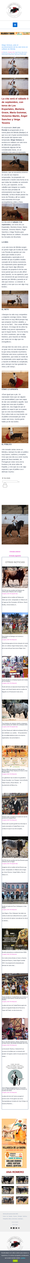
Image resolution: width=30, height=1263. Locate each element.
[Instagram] (16, 1228)
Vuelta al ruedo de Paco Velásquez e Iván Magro (14, 907)
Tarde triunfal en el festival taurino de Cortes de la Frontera (15, 680)
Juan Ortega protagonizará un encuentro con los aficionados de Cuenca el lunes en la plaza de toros (14, 1089)
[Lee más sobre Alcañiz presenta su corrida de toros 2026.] (15, 939)
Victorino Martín (23, 54)
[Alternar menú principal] (15, 25)
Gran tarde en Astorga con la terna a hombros (12, 637)
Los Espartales (21, 53)
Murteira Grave (11, 54)
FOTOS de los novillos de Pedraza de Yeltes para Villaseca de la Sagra (13, 591)
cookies (23, 1258)
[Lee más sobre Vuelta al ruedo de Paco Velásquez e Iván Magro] (15, 893)
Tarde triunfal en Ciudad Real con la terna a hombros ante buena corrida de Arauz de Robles (15, 998)
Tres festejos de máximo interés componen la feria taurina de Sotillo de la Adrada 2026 (14, 724)
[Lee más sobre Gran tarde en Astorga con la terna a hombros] (15, 623)
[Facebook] (11, 1228)
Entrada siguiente (15, 556)
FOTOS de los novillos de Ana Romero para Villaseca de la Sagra (15, 861)
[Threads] (13, 1228)
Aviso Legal (15, 1224)
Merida (6, 54)
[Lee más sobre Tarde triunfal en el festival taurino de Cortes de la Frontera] (15, 667)
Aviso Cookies (15, 1222)
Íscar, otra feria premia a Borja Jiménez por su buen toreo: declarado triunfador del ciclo (15, 1042)
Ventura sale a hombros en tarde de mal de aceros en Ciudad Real (14, 817)
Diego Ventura (24, 52)
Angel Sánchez (18, 52)
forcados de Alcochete (6, 53)
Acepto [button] (15, 1260)
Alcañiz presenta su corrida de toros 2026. (14, 952)
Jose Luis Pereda (14, 53)
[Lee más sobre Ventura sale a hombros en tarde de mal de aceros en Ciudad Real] (15, 803)
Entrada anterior (15, 551)
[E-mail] (19, 1228)
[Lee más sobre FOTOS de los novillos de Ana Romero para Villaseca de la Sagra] (15, 847)
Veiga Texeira (17, 54)
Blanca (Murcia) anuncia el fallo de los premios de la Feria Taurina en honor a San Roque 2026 (15, 771)
